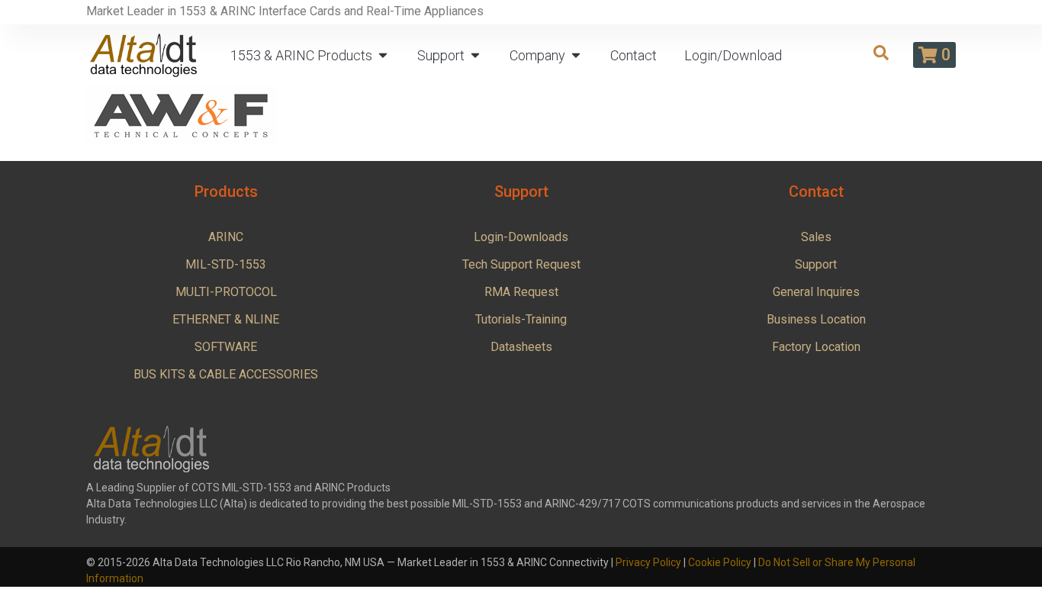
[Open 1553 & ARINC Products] (383, 55)
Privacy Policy (648, 562)
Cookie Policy (719, 562)
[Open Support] (475, 55)
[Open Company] (576, 55)
